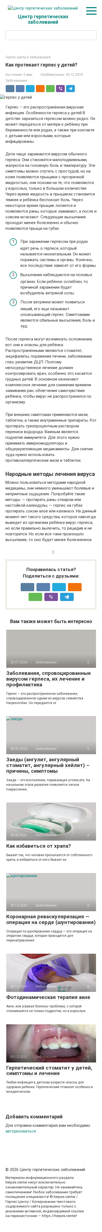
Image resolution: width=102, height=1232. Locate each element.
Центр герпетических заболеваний (43, 19)
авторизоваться (20, 1131)
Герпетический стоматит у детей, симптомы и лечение (49, 1071)
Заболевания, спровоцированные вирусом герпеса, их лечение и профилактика (48, 679)
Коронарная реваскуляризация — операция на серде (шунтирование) (51, 919)
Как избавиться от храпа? (38, 846)
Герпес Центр (15, 57)
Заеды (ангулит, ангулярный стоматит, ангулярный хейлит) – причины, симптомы (47, 765)
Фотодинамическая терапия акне (48, 997)
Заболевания (40, 57)
